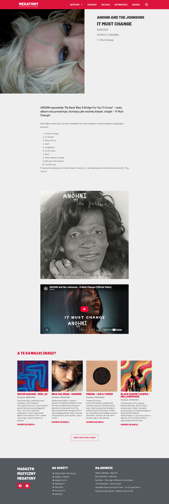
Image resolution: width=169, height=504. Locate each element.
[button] (146, 4)
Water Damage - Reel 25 (32, 393)
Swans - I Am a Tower (99, 393)
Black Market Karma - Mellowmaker (135, 395)
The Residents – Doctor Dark (108, 483)
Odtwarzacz (121, 4)
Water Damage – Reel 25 (106, 473)
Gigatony (92, 4)
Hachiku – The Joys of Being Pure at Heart (114, 480)
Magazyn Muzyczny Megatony (26, 473)
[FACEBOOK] (20, 486)
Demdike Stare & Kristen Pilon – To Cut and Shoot (117, 487)
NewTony (75, 4)
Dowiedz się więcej (26, 424)
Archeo (136, 4)
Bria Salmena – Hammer (106, 476)
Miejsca (105, 4)
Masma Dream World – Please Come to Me (114, 491)
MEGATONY (29, 4)
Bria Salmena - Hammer (67, 393)
